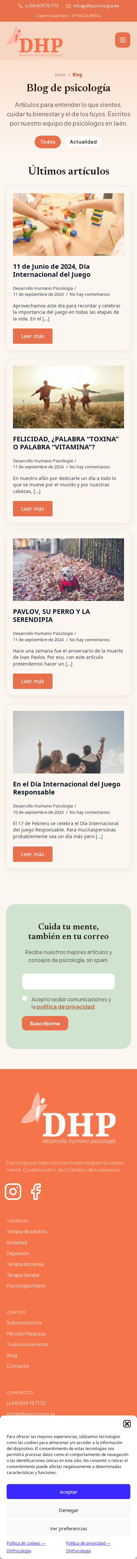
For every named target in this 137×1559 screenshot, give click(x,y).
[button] (127, 1423)
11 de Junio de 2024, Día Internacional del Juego (51, 270)
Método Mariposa (26, 1333)
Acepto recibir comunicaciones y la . (71, 1003)
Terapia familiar (23, 1275)
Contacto (18, 1366)
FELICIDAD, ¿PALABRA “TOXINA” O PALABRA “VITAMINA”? (66, 443)
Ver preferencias (68, 1528)
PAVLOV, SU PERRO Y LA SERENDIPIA (51, 616)
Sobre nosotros (24, 1322)
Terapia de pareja (25, 1264)
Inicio (60, 75)
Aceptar (68, 1491)
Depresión (18, 1253)
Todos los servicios (28, 1344)
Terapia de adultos (27, 1231)
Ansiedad (17, 1242)
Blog (12, 1355)
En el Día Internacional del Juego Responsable (66, 788)
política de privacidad (65, 1006)
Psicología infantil (26, 1286)
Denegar (68, 1510)
